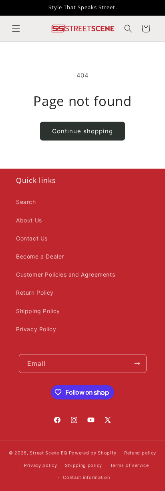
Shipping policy (83, 465)
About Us (29, 220)
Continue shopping (82, 131)
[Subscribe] (137, 363)
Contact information (86, 477)
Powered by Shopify (93, 453)
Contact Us (32, 238)
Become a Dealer (40, 256)
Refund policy (140, 453)
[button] (16, 28)
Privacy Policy (36, 329)
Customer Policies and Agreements (65, 274)
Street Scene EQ (48, 453)
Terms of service (129, 465)
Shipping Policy (38, 311)
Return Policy (35, 292)
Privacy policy (40, 465)
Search (26, 201)
